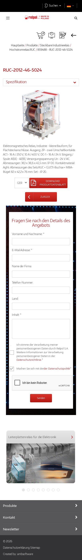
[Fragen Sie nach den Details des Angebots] (62, 35)
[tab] (41, 82)
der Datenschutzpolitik (57, 368)
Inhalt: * (16, 314)
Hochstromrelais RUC (22, 49)
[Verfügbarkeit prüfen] (40, 35)
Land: (15, 298)
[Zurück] (73, 35)
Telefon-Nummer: (22, 282)
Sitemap (35, 547)
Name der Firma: (22, 266)
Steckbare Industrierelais (54, 45)
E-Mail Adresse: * (22, 250)
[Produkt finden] (51, 35)
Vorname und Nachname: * (28, 234)
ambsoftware (25, 554)
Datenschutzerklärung (16, 547)
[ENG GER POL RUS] (22, 183)
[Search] (75, 18)
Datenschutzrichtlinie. (29, 359)
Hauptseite (17, 45)
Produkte (32, 45)
